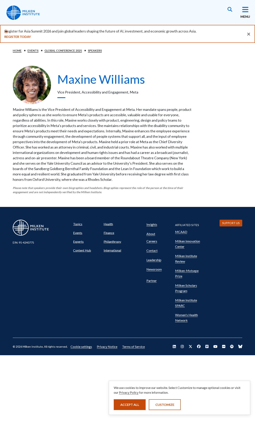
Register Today (17, 36)
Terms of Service (133, 346)
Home (17, 50)
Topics (77, 224)
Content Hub (82, 250)
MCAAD (181, 232)
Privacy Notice (107, 346)
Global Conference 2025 (63, 50)
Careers (151, 241)
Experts (78, 241)
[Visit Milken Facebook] (199, 346)
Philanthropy (112, 241)
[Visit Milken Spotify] (231, 346)
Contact (152, 250)
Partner (151, 280)
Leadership (153, 260)
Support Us (231, 223)
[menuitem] (86, 224)
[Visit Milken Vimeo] (207, 346)
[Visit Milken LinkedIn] (174, 346)
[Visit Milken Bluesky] (240, 346)
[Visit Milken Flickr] (223, 346)
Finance (109, 233)
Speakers (95, 50)
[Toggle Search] (230, 10)
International (112, 250)
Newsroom (154, 269)
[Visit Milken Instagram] (182, 346)
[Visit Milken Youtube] (215, 346)
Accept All (129, 404)
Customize (164, 404)
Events (32, 50)
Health (108, 224)
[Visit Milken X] (190, 346)
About (150, 234)
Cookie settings (81, 346)
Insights (151, 224)
